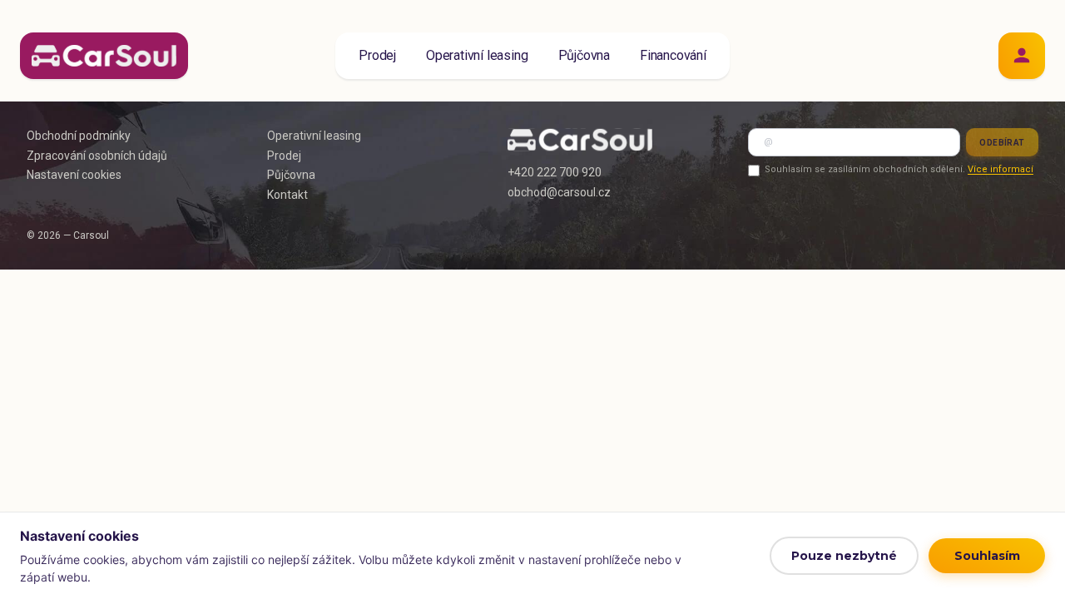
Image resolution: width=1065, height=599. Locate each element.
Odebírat (1002, 142)
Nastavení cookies (74, 174)
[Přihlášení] (1021, 55)
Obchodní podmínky (79, 135)
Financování (673, 55)
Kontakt (287, 194)
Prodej (377, 55)
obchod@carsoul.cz (559, 192)
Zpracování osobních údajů (97, 155)
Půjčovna (584, 55)
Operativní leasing (477, 55)
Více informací (1000, 169)
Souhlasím (987, 555)
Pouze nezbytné (844, 555)
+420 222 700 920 (555, 172)
